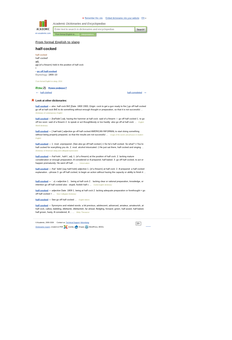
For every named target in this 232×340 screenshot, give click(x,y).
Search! (141, 29)
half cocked (42, 106)
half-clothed (46, 92)
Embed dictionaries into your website (122, 18)
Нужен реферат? (57, 88)
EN (143, 18)
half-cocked (42, 118)
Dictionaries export (43, 227)
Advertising (84, 222)
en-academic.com (43, 33)
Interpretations (87, 34)
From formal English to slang (66, 34)
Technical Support (73, 222)
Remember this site (94, 18)
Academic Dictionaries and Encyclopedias (79, 23)
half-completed (134, 92)
